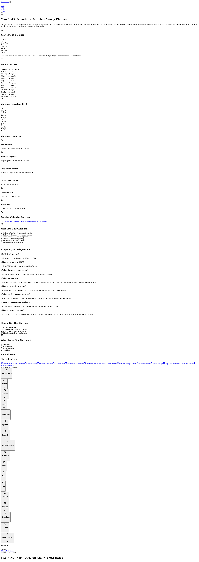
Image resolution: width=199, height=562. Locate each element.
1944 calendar (24, 222)
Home (3, 4)
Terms (12, 551)
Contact (3, 11)
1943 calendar (5, 222)
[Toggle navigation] (10, 2)
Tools (2, 6)
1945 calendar (33, 222)
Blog (2, 7)
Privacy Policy (5, 551)
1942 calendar (14, 222)
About (3, 9)
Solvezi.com (5, 2)
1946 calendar (42, 222)
